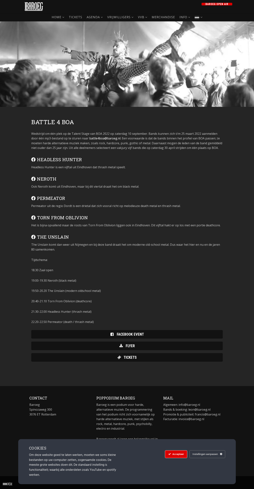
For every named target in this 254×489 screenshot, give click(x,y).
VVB (141, 17)
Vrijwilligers (119, 17)
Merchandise (163, 17)
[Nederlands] (198, 17)
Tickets (75, 17)
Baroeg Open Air (216, 4)
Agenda (93, 17)
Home (56, 17)
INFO (183, 17)
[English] (10, 484)
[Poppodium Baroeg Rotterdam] (34, 6)
